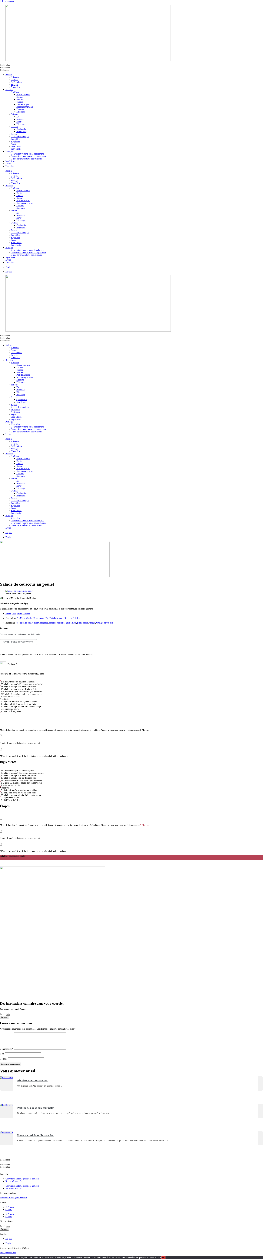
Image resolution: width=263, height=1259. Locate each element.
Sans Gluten (16, 146)
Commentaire (6, 1049)
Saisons (14, 114)
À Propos (9, 1207)
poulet (8, 613)
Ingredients (5, 858)
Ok (163, 1258)
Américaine (21, 131)
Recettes (9, 89)
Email (3, 1014)
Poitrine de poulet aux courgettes (35, 1107)
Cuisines (14, 126)
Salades (19, 102)
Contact (8, 1209)
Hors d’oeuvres (23, 94)
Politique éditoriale (8, 1252)
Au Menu (15, 92)
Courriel (3, 1059)
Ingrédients (16, 149)
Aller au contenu (7, 1)
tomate (92, 623)
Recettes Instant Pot (13, 1181)
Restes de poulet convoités (18, 642)
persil (79, 623)
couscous (44, 623)
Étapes (12, 858)
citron (36, 623)
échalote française (57, 623)
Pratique (9, 151)
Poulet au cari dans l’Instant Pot (35, 1135)
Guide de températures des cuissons (26, 159)
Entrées (19, 97)
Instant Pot (15, 139)
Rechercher (5, 65)
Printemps (20, 124)
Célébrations (16, 82)
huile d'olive (71, 623)
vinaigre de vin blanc (105, 623)
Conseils (14, 79)
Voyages (14, 84)
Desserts (20, 109)
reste (14, 613)
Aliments (15, 77)
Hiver (18, 121)
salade (19, 613)
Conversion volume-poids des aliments (27, 154)
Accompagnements (24, 107)
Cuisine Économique (20, 136)
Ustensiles (9, 166)
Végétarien (15, 141)
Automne (20, 119)
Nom (2, 1054)
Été (17, 117)
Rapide (14, 134)
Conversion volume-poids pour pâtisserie (28, 156)
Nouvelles (15, 87)
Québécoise (21, 129)
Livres (8, 164)
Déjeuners (20, 112)
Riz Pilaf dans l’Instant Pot (32, 1080)
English (8, 267)
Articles (8, 74)
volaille (26, 613)
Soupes (19, 99)
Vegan (13, 144)
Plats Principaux (23, 104)
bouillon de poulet (25, 623)
